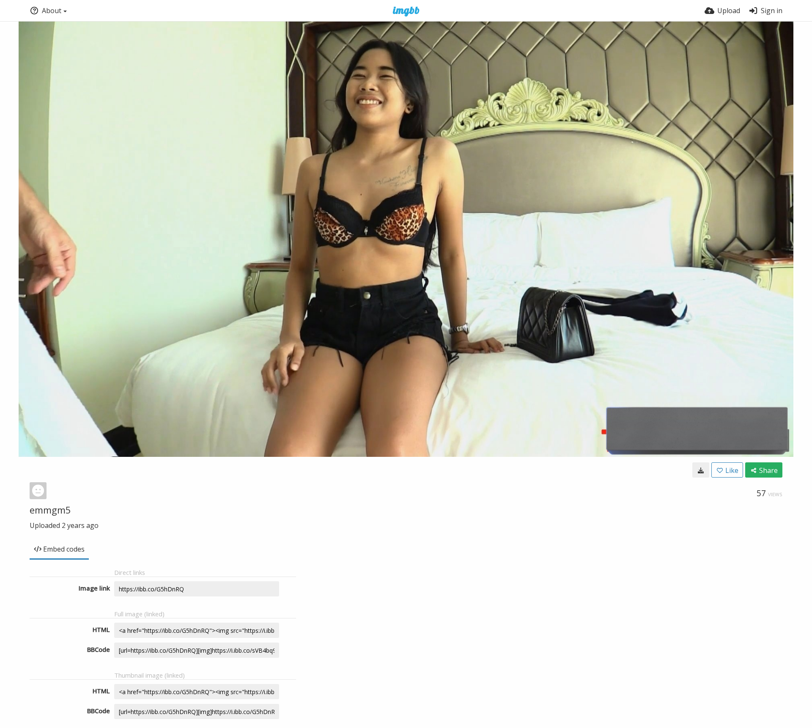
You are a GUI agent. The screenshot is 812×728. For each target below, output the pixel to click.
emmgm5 (50, 509)
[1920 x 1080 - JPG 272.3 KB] (700, 470)
